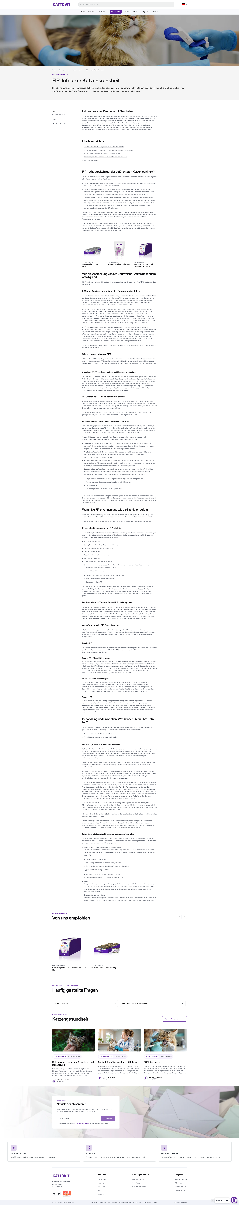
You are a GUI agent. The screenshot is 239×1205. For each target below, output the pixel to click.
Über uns (155, 12)
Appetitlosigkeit (89, 555)
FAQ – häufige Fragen (91, 160)
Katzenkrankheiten (77, 70)
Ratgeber (145, 12)
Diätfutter (91, 12)
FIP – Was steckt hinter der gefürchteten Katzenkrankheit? (104, 147)
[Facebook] (54, 1193)
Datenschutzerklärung (82, 1123)
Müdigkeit (87, 558)
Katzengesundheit (131, 12)
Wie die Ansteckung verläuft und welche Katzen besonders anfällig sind (108, 150)
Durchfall (120, 302)
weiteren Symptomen (92, 591)
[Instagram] (58, 1193)
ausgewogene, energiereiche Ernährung (109, 900)
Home (83, 12)
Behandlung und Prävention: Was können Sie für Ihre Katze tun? (105, 157)
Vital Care (102, 12)
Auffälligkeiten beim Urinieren (98, 589)
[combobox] (127, 4)
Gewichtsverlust (103, 555)
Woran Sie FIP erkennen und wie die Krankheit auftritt (102, 153)
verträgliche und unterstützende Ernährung (118, 814)
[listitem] (53, 123)
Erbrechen (127, 302)
